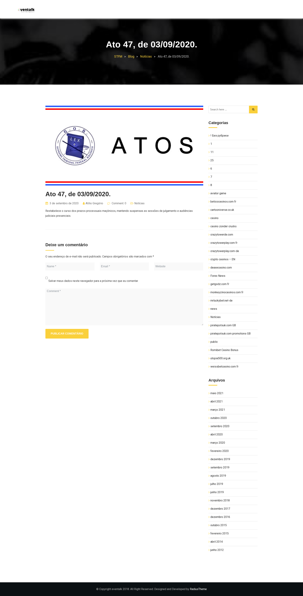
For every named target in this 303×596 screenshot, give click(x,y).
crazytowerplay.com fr (223, 242)
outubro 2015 (218, 525)
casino (214, 218)
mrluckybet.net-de (221, 300)
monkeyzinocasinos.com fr (226, 292)
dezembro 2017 (220, 508)
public (214, 341)
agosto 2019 (218, 475)
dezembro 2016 (220, 517)
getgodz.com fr (219, 284)
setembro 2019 (219, 467)
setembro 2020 (219, 426)
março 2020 (217, 442)
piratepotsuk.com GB (223, 325)
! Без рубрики (219, 135)
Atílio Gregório (94, 203)
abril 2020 (216, 434)
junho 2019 (217, 492)
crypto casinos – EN (222, 259)
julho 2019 (216, 484)
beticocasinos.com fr (223, 201)
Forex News (217, 275)
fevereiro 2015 (219, 533)
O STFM (215, 10)
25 (212, 160)
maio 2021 (216, 393)
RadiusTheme (198, 589)
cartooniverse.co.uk (222, 209)
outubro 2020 (218, 418)
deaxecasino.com (221, 267)
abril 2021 (216, 401)
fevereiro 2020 (219, 451)
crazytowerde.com (221, 234)
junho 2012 (217, 550)
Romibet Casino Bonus (224, 350)
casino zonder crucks (223, 226)
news (213, 308)
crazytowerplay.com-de (224, 251)
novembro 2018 (220, 500)
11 (212, 152)
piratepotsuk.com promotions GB (230, 333)
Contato (271, 10)
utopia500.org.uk (220, 358)
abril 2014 (216, 541)
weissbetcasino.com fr (224, 366)
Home (200, 10)
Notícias (252, 10)
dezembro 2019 (220, 459)
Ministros (233, 10)
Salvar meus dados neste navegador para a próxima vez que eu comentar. (93, 281)
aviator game (218, 193)
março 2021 (217, 409)
